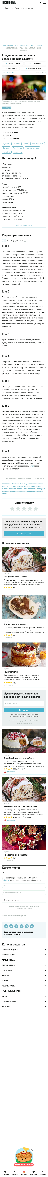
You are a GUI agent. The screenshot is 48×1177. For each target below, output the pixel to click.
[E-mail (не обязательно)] (24, 892)
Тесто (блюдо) (17, 148)
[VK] (11, 926)
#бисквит (5, 486)
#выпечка (15, 484)
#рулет (22, 484)
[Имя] (24, 886)
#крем (26, 489)
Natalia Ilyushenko (8, 73)
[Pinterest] (22, 926)
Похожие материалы (25, 14)
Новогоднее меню (32, 148)
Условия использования (24, 723)
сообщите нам (7, 481)
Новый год (6, 152)
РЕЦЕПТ (6, 755)
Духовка (6, 144)
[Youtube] (27, 926)
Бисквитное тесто (38, 144)
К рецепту (5, 108)
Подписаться (24, 710)
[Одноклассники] (16, 926)
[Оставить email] (24, 703)
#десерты (29, 484)
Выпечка (6, 148)
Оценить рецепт (9, 14)
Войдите (5, 880)
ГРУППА (6, 573)
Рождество (18, 152)
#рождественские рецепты (19, 486)
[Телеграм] (6, 926)
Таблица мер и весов (24, 225)
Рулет (31, 466)
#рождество (6, 484)
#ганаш (25, 491)
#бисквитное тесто (15, 489)
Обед (26, 144)
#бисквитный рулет (35, 491)
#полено (5, 494)
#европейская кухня (37, 489)
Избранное (33, 1174)
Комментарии (40, 14)
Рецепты (15, 1174)
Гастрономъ (5, 1174)
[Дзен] (32, 926)
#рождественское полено (12, 491)
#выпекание (38, 484)
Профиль (43, 1174)
